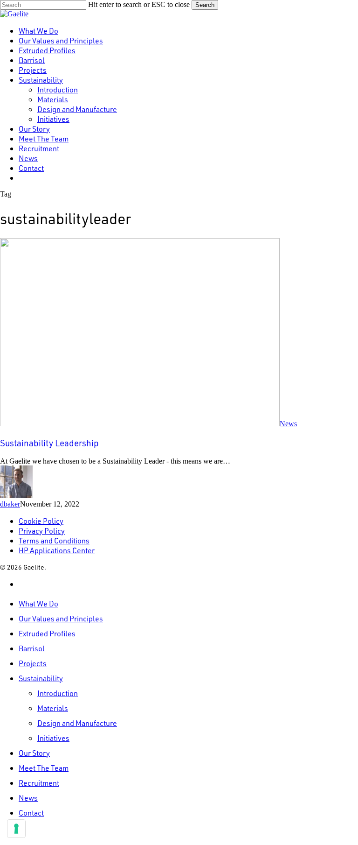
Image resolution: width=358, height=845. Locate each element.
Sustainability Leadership (49, 443)
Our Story (34, 753)
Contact (31, 812)
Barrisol (32, 648)
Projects (33, 663)
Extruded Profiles (47, 633)
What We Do (38, 603)
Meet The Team (44, 768)
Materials (52, 708)
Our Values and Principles (61, 618)
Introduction (57, 693)
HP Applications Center (57, 550)
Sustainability (41, 678)
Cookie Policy (41, 521)
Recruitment (39, 783)
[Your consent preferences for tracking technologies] (16, 829)
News (288, 424)
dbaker (10, 504)
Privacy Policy (42, 530)
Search (204, 4)
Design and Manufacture (77, 723)
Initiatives (53, 738)
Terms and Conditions (54, 540)
